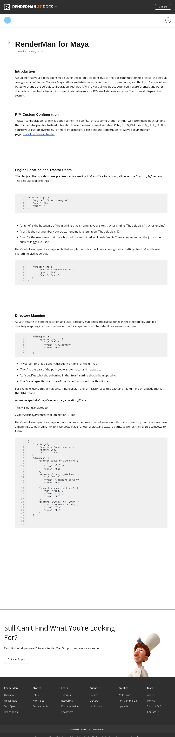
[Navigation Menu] (7, 20)
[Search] (168, 20)
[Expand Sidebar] (9, 307)
